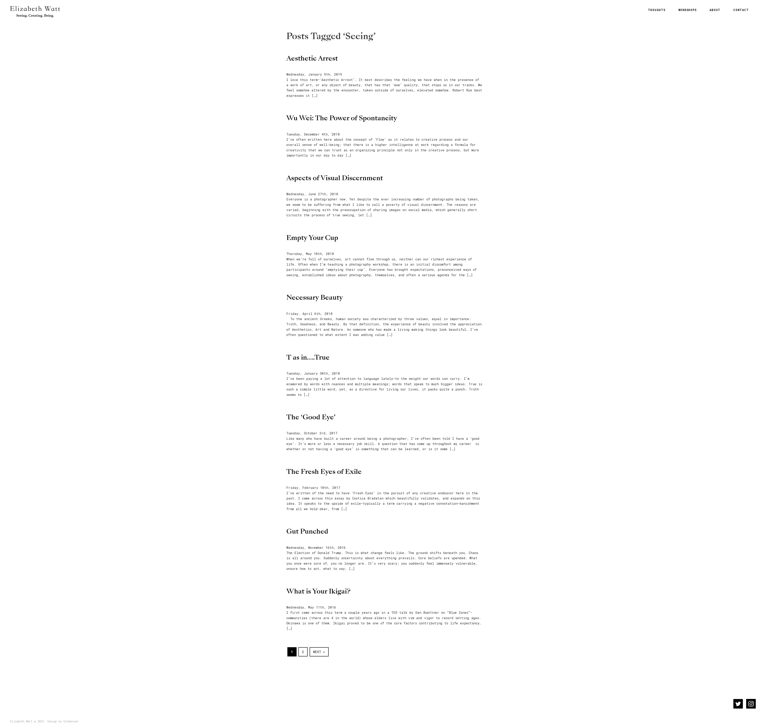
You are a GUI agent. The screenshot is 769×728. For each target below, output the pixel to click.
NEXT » (319, 652)
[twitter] (738, 704)
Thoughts (656, 10)
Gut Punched (307, 531)
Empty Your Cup (312, 237)
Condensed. (71, 721)
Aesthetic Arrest (312, 58)
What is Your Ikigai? (318, 591)
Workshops (687, 10)
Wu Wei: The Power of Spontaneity (341, 118)
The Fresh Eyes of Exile (324, 471)
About (715, 10)
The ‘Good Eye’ (310, 417)
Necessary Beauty (314, 297)
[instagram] (751, 704)
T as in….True (308, 357)
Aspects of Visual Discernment (334, 178)
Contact (741, 10)
